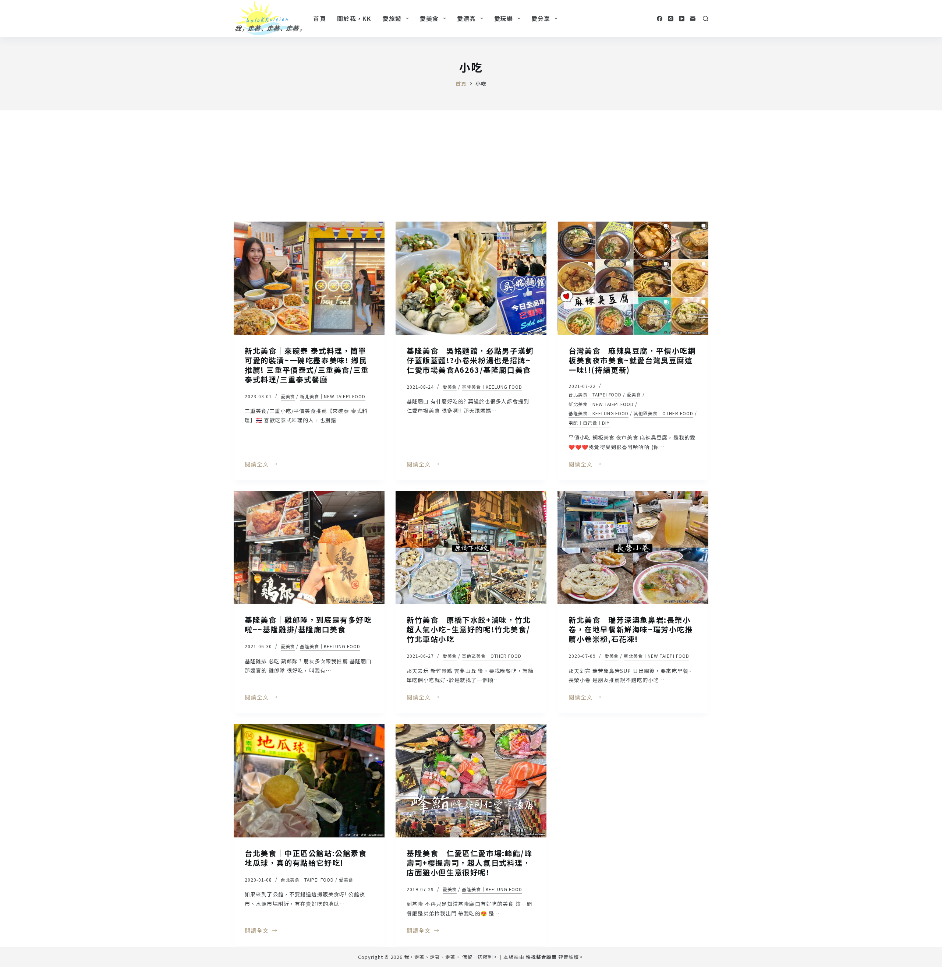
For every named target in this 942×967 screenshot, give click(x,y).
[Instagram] (670, 18)
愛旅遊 (392, 18)
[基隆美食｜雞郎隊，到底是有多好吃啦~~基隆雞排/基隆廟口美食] (309, 547)
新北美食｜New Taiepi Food (332, 396)
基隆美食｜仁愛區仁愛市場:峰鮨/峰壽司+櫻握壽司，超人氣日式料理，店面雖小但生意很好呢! (469, 863)
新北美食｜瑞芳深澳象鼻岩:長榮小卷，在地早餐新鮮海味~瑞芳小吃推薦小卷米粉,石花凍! (631, 629)
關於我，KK (354, 18)
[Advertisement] (471, 165)
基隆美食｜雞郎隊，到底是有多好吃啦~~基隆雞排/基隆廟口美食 (308, 624)
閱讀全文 (257, 464)
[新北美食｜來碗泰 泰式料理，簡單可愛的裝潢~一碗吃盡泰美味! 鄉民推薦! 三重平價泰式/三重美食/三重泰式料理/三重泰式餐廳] (309, 278)
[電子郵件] (692, 18)
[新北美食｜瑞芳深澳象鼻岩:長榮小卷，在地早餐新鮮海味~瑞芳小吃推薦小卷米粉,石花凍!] (632, 547)
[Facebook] (659, 18)
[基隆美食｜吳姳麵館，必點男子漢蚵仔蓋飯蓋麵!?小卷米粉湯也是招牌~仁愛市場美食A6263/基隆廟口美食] (471, 278)
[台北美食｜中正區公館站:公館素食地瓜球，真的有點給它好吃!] (309, 780)
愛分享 (540, 18)
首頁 (319, 18)
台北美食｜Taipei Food (595, 394)
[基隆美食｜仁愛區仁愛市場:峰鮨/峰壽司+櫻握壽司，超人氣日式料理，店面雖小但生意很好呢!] (471, 780)
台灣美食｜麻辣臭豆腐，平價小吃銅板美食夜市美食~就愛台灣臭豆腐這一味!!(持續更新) (632, 360)
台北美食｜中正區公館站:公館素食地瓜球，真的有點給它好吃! (306, 858)
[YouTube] (681, 18)
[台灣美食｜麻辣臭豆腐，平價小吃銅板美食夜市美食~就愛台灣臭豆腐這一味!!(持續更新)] (632, 278)
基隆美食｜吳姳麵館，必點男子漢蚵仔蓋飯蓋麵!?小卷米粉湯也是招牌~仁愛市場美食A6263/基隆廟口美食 (470, 360)
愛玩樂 (503, 18)
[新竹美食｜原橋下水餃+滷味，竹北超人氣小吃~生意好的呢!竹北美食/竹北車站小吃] (471, 547)
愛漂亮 (466, 18)
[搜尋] (705, 18)
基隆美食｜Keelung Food (492, 387)
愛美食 (429, 18)
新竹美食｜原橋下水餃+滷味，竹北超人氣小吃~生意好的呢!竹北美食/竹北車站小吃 (469, 629)
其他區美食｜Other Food (663, 413)
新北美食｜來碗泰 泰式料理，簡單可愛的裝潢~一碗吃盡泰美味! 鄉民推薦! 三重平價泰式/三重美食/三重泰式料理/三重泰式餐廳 (307, 365)
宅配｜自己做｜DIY (589, 423)
